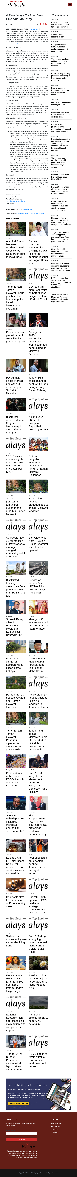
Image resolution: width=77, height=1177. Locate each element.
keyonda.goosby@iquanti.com (15, 201)
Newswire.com (34, 29)
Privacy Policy (55, 1126)
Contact (55, 1132)
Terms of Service (55, 1123)
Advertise (55, 1129)
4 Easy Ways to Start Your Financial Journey (30, 213)
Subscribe (21, 1139)
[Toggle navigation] (70, 4)
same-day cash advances (14, 44)
